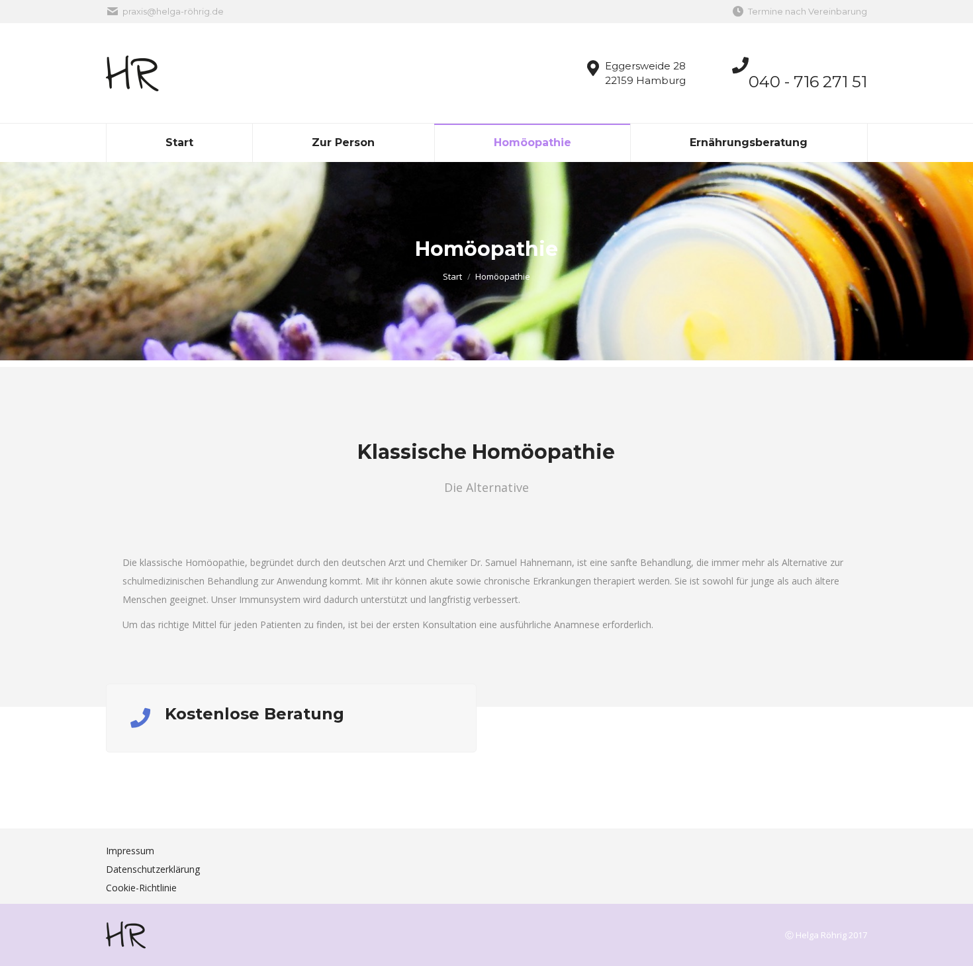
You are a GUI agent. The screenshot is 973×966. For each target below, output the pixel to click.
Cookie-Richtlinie (141, 887)
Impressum (130, 850)
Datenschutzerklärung (153, 869)
